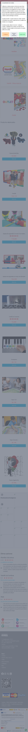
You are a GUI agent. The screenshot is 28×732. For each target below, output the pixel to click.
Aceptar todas (22, 34)
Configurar (6, 34)
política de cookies (6, 29)
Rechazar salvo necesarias (14, 34)
